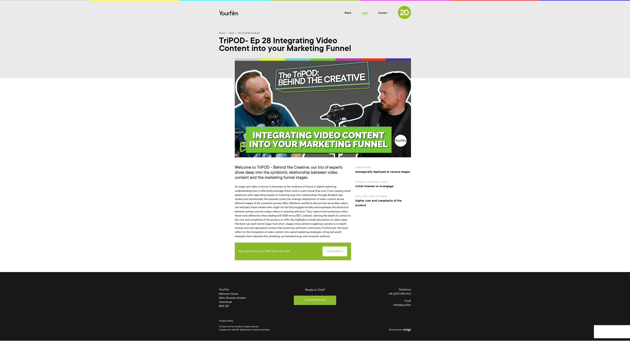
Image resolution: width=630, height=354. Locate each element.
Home (222, 33)
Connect (382, 13)
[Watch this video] (244, 147)
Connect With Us (335, 251)
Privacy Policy (226, 321)
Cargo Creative (407, 330)
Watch (348, 13)
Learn (365, 13)
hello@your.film (402, 305)
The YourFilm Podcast (249, 33)
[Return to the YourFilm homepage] (228, 13)
